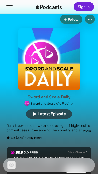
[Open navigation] (9, 7)
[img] (49, 6)
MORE (87, 131)
